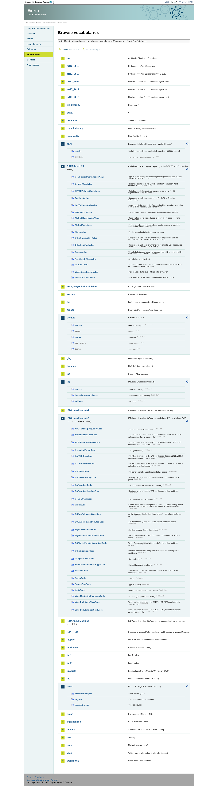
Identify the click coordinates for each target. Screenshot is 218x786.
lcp (68, 678)
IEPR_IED (72, 632)
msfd (70, 686)
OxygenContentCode (84, 558)
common (72, 120)
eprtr (69, 144)
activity (78, 151)
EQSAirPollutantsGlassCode (88, 514)
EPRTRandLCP (75, 166)
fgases (70, 310)
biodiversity (73, 105)
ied (68, 382)
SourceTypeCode (83, 584)
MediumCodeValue (83, 212)
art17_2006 (73, 81)
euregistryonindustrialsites (82, 286)
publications (74, 721)
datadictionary (75, 128)
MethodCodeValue (83, 225)
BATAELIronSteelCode (85, 464)
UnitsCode (80, 590)
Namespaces (33, 65)
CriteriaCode (80, 505)
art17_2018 (73, 97)
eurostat (71, 294)
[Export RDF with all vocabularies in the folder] (187, 144)
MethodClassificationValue (87, 218)
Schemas (31, 49)
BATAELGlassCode (83, 456)
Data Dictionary (49, 23)
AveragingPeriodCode (85, 450)
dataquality (73, 136)
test (69, 737)
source (78, 337)
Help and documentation (38, 28)
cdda (70, 112)
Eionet (38, 23)
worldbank (73, 760)
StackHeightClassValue (85, 259)
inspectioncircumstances (86, 395)
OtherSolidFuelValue (84, 245)
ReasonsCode (81, 570)
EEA (39, 2)
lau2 (69, 663)
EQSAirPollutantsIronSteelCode (89, 522)
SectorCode (80, 578)
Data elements (34, 44)
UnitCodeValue (82, 265)
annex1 (78, 389)
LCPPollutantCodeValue (86, 205)
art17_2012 (73, 89)
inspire (71, 639)
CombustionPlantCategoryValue (89, 177)
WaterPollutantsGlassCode (87, 602)
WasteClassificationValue (86, 272)
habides (71, 366)
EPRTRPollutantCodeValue (87, 191)
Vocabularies (33, 54)
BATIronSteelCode (83, 485)
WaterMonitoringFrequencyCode (90, 596)
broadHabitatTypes (83, 694)
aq (68, 58)
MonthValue (80, 232)
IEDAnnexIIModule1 (78, 410)
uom (69, 745)
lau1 (69, 655)
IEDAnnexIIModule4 (78, 621)
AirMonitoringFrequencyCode (88, 429)
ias (68, 374)
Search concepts (93, 50)
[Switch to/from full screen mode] (176, 2)
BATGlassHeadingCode (85, 477)
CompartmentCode (83, 499)
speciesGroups (82, 705)
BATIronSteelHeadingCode (87, 491)
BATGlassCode (82, 471)
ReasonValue (81, 252)
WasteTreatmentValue (85, 277)
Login (167, 2)
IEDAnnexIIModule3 (78, 418)
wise (69, 753)
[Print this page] (172, 2)
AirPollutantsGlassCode (86, 435)
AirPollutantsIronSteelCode (87, 442)
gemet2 (71, 317)
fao (68, 302)
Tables (30, 38)
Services (31, 60)
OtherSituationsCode (84, 551)
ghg (69, 358)
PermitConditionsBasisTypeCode (90, 564)
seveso (71, 729)
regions (78, 699)
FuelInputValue (82, 198)
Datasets (31, 33)
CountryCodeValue (83, 184)
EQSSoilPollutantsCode (86, 529)
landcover (72, 647)
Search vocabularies (70, 50)
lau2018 (71, 671)
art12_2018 (73, 74)
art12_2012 (73, 66)
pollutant (79, 401)
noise (70, 714)
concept (78, 325)
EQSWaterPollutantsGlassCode (89, 535)
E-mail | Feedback (35, 777)
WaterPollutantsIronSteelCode (89, 610)
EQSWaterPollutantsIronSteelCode (91, 543)
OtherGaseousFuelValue (86, 238)
